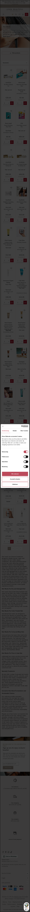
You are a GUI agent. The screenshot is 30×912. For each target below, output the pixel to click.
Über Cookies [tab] (24, 430)
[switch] (26, 456)
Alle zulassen (15, 474)
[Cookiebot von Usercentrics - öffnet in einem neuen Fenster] (21, 426)
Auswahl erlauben (15, 479)
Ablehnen (15, 484)
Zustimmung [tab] (5, 430)
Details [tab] (15, 430)
